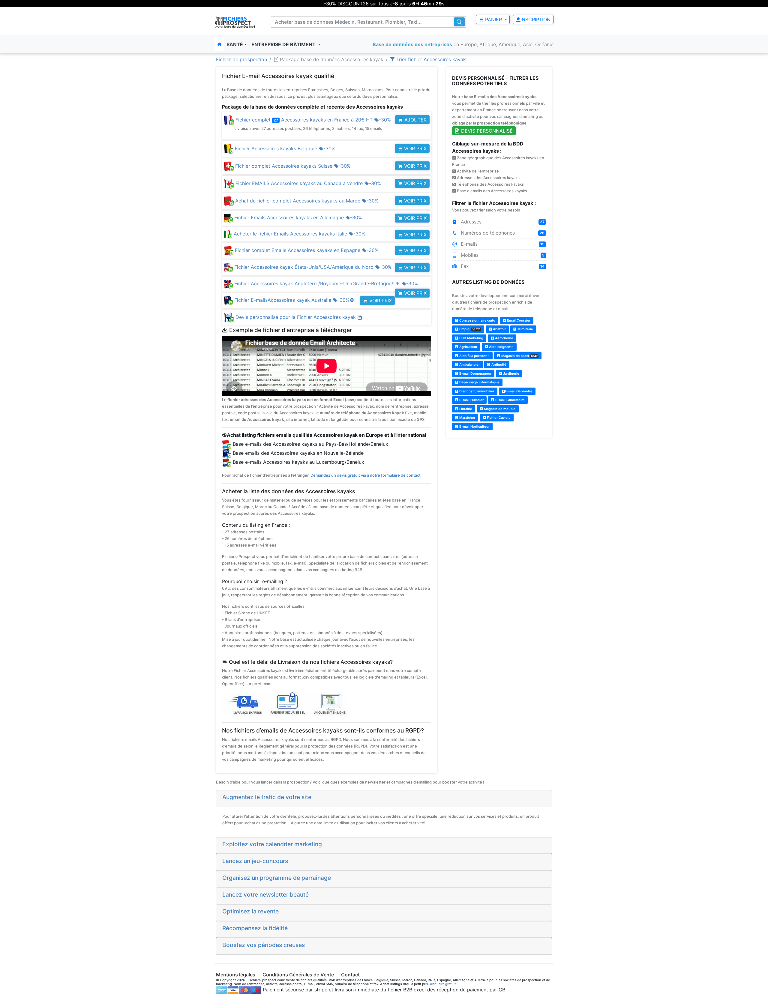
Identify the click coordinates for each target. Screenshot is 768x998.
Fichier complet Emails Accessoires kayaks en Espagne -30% (306, 250)
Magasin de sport (519, 356)
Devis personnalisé (486, 131)
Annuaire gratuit (443, 984)
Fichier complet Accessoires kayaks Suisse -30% (292, 166)
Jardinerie (510, 373)
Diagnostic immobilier (476, 391)
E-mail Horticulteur (474, 426)
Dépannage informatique (479, 382)
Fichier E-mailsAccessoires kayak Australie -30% (293, 300)
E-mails (502, 244)
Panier (493, 19)
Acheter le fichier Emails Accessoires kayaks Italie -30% (298, 234)
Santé (234, 44)
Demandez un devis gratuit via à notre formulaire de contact (365, 475)
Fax (502, 266)
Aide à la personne (474, 356)
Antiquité (498, 364)
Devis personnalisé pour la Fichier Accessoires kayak (296, 317)
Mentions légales (235, 975)
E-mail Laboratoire (509, 400)
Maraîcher (466, 417)
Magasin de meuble (499, 409)
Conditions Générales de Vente (298, 975)
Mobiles (502, 255)
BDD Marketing (470, 338)
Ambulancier (469, 364)
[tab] (384, 798)
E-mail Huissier (471, 400)
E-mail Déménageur (474, 373)
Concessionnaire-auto (476, 320)
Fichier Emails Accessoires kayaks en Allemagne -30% (297, 217)
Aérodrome (503, 338)
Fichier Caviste (498, 417)
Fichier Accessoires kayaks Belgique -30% (284, 148)
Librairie (465, 409)
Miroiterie (525, 329)
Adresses (502, 222)
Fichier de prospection (241, 59)
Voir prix (415, 148)
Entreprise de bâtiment (284, 44)
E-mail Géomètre (518, 391)
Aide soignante (501, 347)
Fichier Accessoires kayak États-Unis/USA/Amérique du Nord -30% (312, 267)
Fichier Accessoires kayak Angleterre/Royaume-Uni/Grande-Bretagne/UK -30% (325, 283)
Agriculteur (467, 347)
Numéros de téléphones (502, 233)
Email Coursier (518, 320)
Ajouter (415, 120)
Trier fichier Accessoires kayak (430, 59)
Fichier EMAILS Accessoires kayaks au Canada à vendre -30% (307, 183)
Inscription (535, 19)
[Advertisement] (499, 485)
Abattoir (499, 329)
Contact (350, 975)
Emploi (469, 329)
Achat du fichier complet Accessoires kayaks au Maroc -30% (306, 201)
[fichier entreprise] (235, 22)
